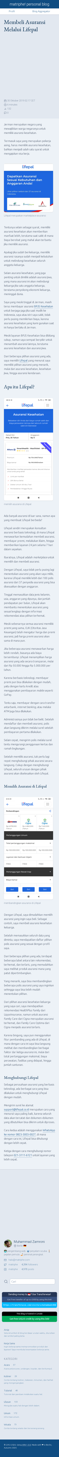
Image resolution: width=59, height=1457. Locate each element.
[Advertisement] (29, 66)
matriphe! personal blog (29, 4)
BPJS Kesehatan (43, 306)
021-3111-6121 (23, 1155)
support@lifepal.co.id (16, 1109)
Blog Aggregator (41, 11)
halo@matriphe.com (19, 1260)
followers (23, 1264)
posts (21, 1269)
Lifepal (24, 360)
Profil (12, 11)
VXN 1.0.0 (26, 1445)
